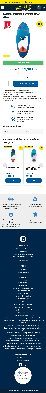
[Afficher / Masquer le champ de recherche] (39, 7)
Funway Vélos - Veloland (23, 296)
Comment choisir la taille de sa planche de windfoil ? (23, 333)
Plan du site (23, 285)
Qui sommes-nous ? (23, 275)
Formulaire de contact (23, 291)
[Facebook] (20, 365)
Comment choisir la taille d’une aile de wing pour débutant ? (23, 349)
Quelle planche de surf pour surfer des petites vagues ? (23, 343)
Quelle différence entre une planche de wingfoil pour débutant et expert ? (23, 322)
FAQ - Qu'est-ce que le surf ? (23, 310)
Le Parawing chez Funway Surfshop (23, 315)
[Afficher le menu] (5, 7)
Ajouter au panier (26, 84)
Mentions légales (23, 272)
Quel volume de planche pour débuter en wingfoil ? (23, 325)
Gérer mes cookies (23, 299)
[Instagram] (25, 365)
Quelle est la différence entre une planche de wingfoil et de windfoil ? (23, 329)
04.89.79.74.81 (24, 358)
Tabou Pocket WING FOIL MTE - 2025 (33, 168)
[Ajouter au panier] (13, 180)
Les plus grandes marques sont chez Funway (19, 2)
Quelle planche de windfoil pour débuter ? (23, 335)
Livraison (23, 269)
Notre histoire (23, 280)
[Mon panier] (44, 7)
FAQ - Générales (23, 312)
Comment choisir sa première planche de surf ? (23, 338)
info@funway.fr (7, 100)
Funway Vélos (23, 277)
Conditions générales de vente (23, 288)
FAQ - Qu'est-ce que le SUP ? (23, 307)
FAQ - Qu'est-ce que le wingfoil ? (23, 304)
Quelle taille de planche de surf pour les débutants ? (23, 341)
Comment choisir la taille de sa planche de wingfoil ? (23, 318)
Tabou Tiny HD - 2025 (12, 167)
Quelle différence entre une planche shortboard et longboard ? (23, 346)
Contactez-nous (23, 283)
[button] (5, 165)
